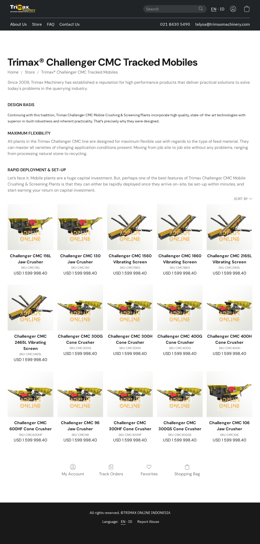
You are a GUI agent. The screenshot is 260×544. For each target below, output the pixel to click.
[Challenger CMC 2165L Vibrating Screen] (229, 227)
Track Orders (111, 474)
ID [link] (130, 521)
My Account (73, 474)
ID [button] (222, 8)
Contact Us (69, 24)
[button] (22, 9)
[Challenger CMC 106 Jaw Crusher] (229, 394)
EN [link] (123, 521)
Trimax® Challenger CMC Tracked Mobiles (79, 72)
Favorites (149, 474)
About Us (18, 24)
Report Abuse (148, 521)
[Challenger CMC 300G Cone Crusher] (80, 308)
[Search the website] (201, 8)
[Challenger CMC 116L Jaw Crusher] (30, 227)
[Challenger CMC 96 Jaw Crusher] (80, 394)
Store (37, 24)
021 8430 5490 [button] (175, 24)
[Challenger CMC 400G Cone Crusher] (180, 308)
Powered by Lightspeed (130, 530)
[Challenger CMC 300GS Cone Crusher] (180, 394)
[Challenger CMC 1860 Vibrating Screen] (180, 227)
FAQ (50, 24)
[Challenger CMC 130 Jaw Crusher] (80, 227)
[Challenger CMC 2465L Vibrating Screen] (30, 308)
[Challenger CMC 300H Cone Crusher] (130, 308)
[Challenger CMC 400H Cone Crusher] (229, 308)
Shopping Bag (187, 474)
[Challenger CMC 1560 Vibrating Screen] (130, 227)
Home (13, 72)
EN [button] (213, 8)
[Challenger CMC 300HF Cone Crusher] (130, 394)
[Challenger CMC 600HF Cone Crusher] (30, 394)
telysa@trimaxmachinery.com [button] (222, 24)
